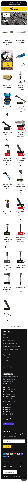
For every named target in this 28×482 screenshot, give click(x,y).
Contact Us (6, 337)
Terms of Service (7, 367)
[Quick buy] (24, 59)
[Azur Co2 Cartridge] (21, 56)
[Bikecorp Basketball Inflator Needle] (7, 32)
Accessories (22, 461)
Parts (16, 461)
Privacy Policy (6, 358)
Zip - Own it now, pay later (10, 344)
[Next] (24, 4)
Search (4, 334)
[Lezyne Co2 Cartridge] (21, 77)
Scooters (16, 464)
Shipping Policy (7, 355)
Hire (20, 466)
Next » (19, 326)
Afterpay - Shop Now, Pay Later (11, 347)
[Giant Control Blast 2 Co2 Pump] (7, 176)
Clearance (11, 466)
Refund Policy (6, 361)
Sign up (7, 446)
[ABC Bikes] (14, 8)
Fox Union (12, 5)
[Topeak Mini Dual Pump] (21, 279)
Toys (16, 466)
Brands (4, 461)
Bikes (12, 461)
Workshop (5, 466)
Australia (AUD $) (9, 472)
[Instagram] (7, 418)
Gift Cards (21, 464)
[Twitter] (10, 418)
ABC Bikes (8, 476)
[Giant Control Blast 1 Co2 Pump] (7, 204)
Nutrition (10, 464)
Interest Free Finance (8, 340)
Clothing (4, 464)
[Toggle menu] (3, 8)
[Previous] (4, 4)
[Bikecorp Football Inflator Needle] (21, 32)
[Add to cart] (11, 36)
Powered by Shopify (16, 476)
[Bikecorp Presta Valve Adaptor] (7, 77)
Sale (8, 461)
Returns (5, 364)
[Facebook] (3, 418)
